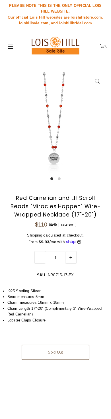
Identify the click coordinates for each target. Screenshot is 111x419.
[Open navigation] (12, 46)
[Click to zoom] (97, 81)
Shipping (34, 235)
